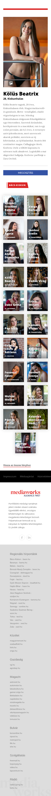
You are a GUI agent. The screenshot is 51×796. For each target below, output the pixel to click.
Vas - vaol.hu (16, 620)
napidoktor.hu (16, 699)
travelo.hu (14, 706)
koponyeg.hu (16, 764)
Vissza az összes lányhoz (17, 465)
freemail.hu (15, 760)
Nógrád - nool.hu (17, 603)
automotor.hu (16, 685)
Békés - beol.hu (17, 566)
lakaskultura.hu (17, 689)
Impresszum (9, 476)
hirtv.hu (13, 647)
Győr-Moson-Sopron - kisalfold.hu (25, 583)
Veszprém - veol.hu (18, 623)
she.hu (13, 746)
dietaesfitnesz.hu (17, 709)
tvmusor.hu (15, 719)
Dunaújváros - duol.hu (20, 576)
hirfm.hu (13, 788)
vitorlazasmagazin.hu (19, 712)
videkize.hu (15, 716)
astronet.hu (15, 682)
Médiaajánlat (27, 476)
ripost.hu (14, 736)
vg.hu (12, 665)
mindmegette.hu (17, 702)
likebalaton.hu (16, 695)
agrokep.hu (15, 668)
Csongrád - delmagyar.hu (21, 573)
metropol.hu (15, 740)
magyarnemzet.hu (18, 641)
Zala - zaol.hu (16, 627)
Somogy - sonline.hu (19, 606)
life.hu (12, 743)
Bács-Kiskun (17, 185)
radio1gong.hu (16, 784)
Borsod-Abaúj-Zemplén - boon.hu (25, 569)
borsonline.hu (16, 733)
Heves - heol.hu (17, 589)
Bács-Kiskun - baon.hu (20, 559)
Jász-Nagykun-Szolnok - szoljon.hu (21, 594)
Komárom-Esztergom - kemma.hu (25, 600)
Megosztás (25, 172)
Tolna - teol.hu (16, 616)
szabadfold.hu (16, 644)
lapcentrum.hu (16, 771)
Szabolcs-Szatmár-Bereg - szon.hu (22, 611)
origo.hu (13, 651)
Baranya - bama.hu (18, 562)
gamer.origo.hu (17, 692)
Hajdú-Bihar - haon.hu (20, 586)
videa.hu (14, 767)
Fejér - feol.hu (16, 579)
